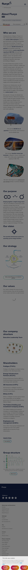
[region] (14, 563)
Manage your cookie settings (5, 568)
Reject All (15, 567)
